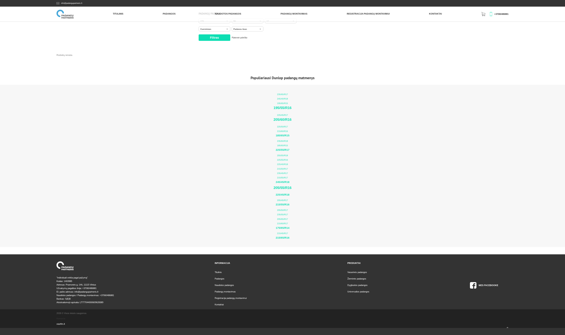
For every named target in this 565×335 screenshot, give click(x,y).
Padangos (169, 13)
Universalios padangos (358, 291)
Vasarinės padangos (357, 272)
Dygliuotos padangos (357, 285)
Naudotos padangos (228, 13)
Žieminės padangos (356, 278)
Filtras (214, 37)
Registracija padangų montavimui (368, 13)
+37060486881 (501, 14)
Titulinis (118, 13)
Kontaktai (435, 13)
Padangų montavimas (294, 13)
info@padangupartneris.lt (71, 3)
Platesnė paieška (239, 37)
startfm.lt (60, 324)
